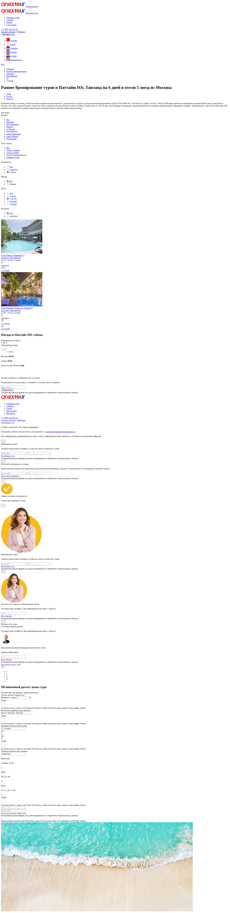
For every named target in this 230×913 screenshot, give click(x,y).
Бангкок (10, 122)
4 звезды (13, 169)
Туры (8, 94)
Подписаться (7, 390)
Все (2, 64)
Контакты (10, 413)
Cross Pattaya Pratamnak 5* (13, 255)
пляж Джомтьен (13, 134)
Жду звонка (6, 616)
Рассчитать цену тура (10, 664)
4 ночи (13, 196)
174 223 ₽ (5, 329)
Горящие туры (12, 18)
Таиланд (5, 258)
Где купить (11, 25)
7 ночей (13, 204)
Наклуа (9, 127)
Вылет (4, 713)
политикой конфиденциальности (60, 432)
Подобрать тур (8, 34)
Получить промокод (10, 476)
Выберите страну (9, 697)
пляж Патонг (12, 136)
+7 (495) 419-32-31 (9, 29)
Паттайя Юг (15, 258)
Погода (9, 99)
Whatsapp (21, 32)
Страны (9, 20)
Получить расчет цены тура (13, 813)
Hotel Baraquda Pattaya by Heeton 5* (17, 308)
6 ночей (13, 201)
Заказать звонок (8, 32)
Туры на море (12, 153)
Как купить (11, 411)
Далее (3, 700)
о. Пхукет (10, 129)
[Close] (3, 441)
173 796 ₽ (5, 271)
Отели (9, 22)
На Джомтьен (12, 124)
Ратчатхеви (11, 139)
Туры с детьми (13, 150)
